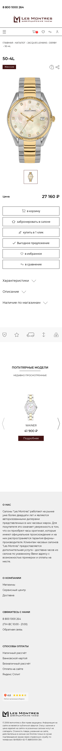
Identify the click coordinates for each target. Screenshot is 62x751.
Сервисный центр (14, 590)
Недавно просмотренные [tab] (30, 375)
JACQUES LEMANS (37, 42)
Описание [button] (11, 292)
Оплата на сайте (13, 669)
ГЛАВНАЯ (8, 42)
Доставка (8, 595)
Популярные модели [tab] (30, 367)
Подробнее (31, 438)
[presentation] (3, 424)
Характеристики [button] (16, 281)
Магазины (9, 584)
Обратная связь (12, 629)
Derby (53, 42)
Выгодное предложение (33, 243)
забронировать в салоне (33, 222)
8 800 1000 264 (13, 7)
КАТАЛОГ (20, 42)
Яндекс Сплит (11, 674)
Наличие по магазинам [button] (22, 303)
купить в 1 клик (33, 232)
